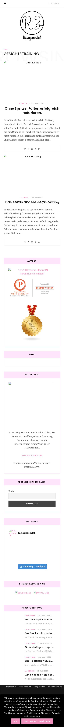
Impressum (11, 686)
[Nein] (60, 710)
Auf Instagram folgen (34, 566)
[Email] (39, 149)
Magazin (23, 103)
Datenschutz (25, 686)
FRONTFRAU (30, 616)
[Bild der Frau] (23, 592)
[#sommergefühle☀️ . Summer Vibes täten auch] (32, 545)
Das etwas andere (32, 202)
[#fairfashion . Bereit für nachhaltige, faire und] (32, 553)
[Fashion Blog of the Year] (32, 288)
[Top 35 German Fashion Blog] (32, 323)
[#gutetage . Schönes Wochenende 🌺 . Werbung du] (32, 557)
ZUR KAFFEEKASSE (32, 455)
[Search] (49, 4)
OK (15, 721)
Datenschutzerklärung (37, 721)
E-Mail (11, 491)
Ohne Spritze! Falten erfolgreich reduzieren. (32, 110)
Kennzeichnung (55, 686)
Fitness (24, 197)
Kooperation (39, 686)
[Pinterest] (35, 149)
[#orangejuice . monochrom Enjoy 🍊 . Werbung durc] (32, 560)
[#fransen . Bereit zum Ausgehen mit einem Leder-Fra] (32, 549)
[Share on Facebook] (28, 149)
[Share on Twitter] (32, 149)
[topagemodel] (32, 26)
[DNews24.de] (41, 592)
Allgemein (30, 671)
